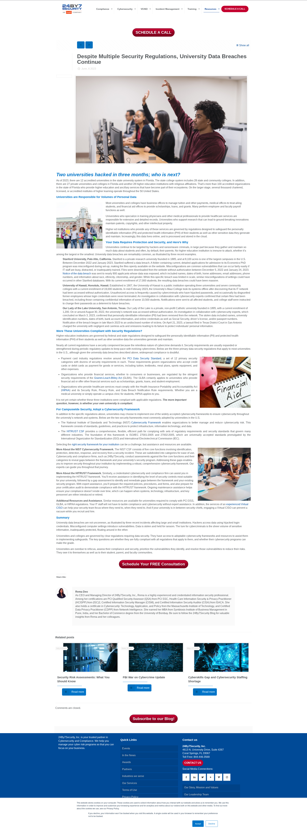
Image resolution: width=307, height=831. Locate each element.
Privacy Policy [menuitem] (130, 797)
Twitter (82, 620)
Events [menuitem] (126, 748)
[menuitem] (103, 9)
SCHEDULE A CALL (234, 9)
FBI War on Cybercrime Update (144, 677)
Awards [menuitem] (126, 762)
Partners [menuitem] (127, 769)
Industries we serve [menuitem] (133, 776)
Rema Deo (81, 591)
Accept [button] (198, 823)
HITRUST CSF (75, 431)
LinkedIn (77, 620)
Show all (244, 45)
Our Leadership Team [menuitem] (196, 794)
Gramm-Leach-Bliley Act (108, 378)
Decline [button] (211, 823)
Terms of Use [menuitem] (129, 790)
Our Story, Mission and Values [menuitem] (201, 787)
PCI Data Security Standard (144, 358)
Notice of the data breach (77, 273)
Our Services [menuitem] (129, 783)
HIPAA (66, 390)
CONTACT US (192, 762)
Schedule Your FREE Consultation (153, 564)
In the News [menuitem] (129, 755)
